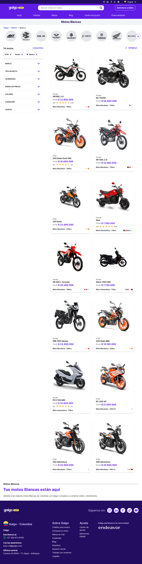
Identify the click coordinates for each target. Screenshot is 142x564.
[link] (104, 2)
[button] (131, 47)
